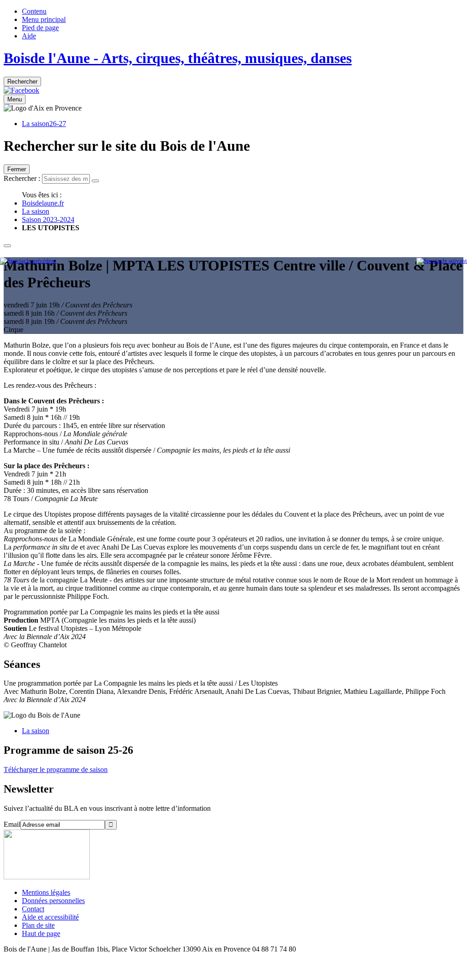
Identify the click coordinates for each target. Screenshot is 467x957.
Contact (33, 909)
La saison (35, 211)
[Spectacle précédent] (28, 261)
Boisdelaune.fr (43, 203)
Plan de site (38, 925)
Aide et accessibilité (50, 917)
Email (12, 824)
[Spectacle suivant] (441, 261)
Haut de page (41, 933)
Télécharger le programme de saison (56, 769)
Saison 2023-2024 (48, 219)
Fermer (16, 169)
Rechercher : (22, 178)
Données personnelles (53, 900)
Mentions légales (46, 892)
